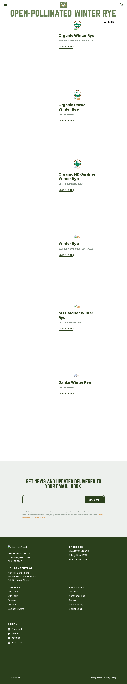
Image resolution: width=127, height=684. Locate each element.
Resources (76, 587)
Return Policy (76, 604)
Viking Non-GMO (78, 555)
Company (14, 587)
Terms (99, 678)
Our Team (13, 596)
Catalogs (73, 600)
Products (76, 547)
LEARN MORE (66, 47)
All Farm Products (78, 559)
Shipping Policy (109, 678)
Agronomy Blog (77, 596)
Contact (12, 604)
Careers (12, 600)
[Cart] (121, 4)
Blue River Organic (79, 551)
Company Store (16, 609)
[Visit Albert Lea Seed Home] (63, 6)
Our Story (13, 591)
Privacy (93, 678)
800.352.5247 (15, 561)
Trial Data (74, 591)
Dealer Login (76, 609)
